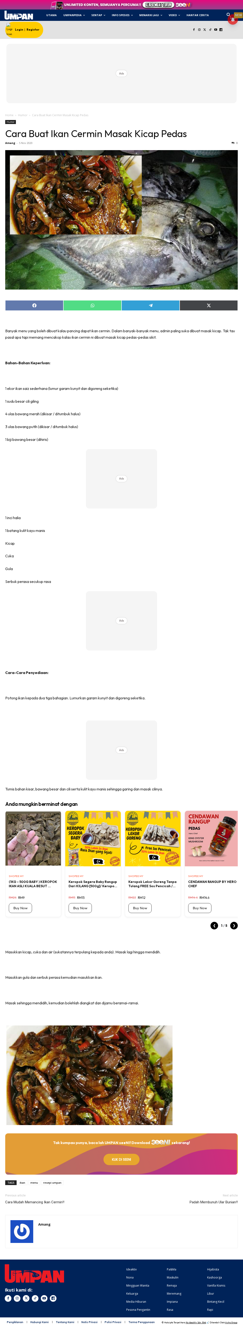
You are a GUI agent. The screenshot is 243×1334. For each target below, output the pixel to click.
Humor (23, 115)
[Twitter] (205, 30)
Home (9, 115)
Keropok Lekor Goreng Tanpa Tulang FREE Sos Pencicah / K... (152, 884)
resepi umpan (52, 1182)
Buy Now (20, 908)
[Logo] (18, 15)
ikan (22, 1182)
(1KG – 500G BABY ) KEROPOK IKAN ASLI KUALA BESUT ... (33, 884)
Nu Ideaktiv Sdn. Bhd (196, 1322)
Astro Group (231, 1322)
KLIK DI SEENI (121, 1159)
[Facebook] (194, 30)
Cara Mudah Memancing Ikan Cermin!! (34, 1202)
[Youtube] (215, 30)
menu (34, 1182)
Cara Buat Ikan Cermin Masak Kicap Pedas (96, 133)
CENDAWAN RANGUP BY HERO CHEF (212, 884)
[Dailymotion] (221, 30)
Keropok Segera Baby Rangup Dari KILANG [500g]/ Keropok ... (93, 884)
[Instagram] (199, 30)
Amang (10, 143)
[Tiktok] (210, 30)
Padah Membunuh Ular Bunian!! (214, 1202)
